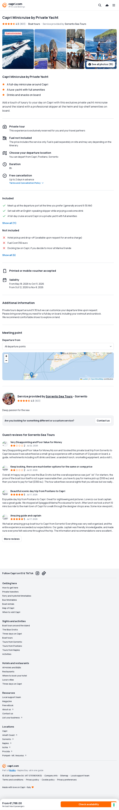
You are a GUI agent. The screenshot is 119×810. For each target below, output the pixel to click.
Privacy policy (32, 779)
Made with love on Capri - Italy (16, 787)
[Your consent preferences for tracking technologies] (114, 805)
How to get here (10, 587)
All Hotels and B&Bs (11, 667)
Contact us (7, 713)
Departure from (11, 340)
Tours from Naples (11, 650)
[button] (31, 375)
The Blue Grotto (10, 629)
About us (6, 709)
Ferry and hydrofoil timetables (16, 595)
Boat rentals (8, 604)
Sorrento (6, 739)
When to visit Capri (11, 612)
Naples (5, 743)
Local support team (11, 697)
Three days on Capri (12, 633)
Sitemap (64, 775)
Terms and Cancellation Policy (25, 183)
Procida (6, 751)
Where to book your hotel (14, 675)
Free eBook (7, 705)
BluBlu (12, 770)
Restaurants (8, 671)
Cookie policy (48, 779)
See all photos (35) (102, 64)
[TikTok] (44, 573)
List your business (11, 717)
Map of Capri (8, 608)
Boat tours (7, 637)
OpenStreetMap (97, 379)
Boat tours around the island (16, 625)
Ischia (5, 747)
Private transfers (10, 591)
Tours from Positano (12, 646)
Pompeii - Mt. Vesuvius (13, 755)
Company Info (51, 775)
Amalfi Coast (8, 735)
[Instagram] (37, 573)
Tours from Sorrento (12, 641)
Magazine (7, 701)
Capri (4, 731)
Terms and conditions (12, 779)
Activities (6, 654)
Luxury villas (8, 679)
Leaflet (85, 379)
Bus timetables (9, 599)
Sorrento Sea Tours (59, 396)
